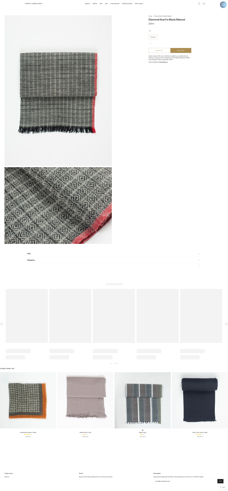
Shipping (31, 260)
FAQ (29, 254)
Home (150, 16)
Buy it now (180, 50)
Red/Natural (163, 62)
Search (6, 477)
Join (220, 481)
